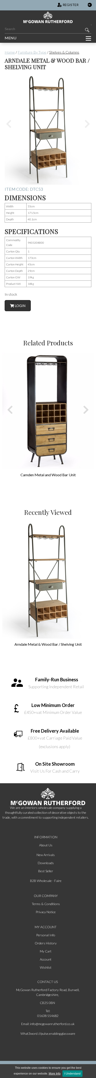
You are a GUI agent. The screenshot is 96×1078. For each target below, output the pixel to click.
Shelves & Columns (64, 52)
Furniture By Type (32, 52)
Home (10, 52)
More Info (55, 1073)
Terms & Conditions (46, 904)
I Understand (72, 1073)
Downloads (46, 863)
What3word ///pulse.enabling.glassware (48, 1033)
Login (19, 306)
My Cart (45, 951)
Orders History (46, 943)
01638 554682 (47, 1016)
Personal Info (45, 935)
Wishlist (45, 967)
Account (45, 959)
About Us (45, 845)
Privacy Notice (46, 912)
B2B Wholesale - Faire (46, 881)
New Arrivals (46, 855)
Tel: (47, 1011)
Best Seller (45, 871)
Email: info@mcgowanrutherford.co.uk (48, 1024)
